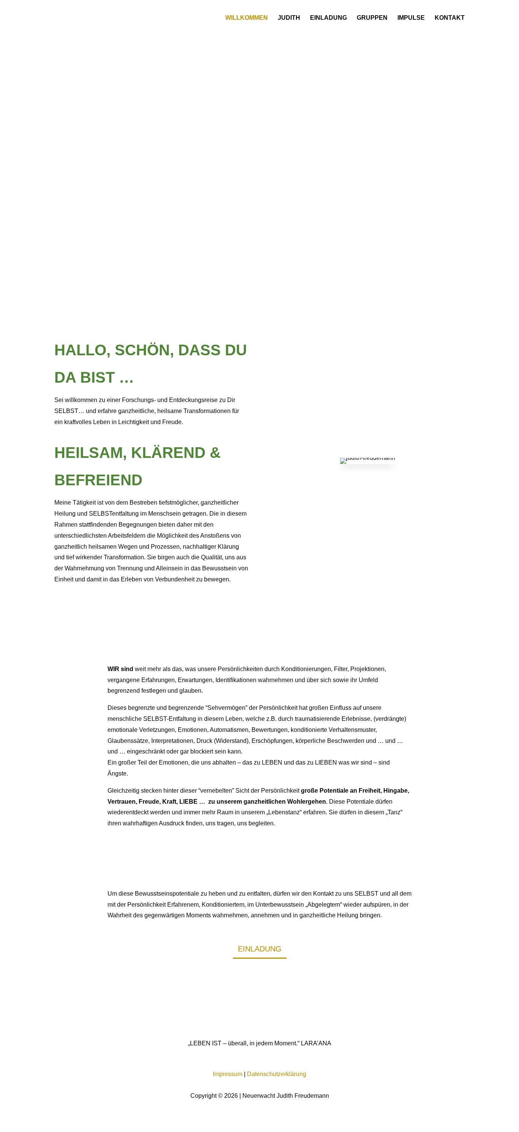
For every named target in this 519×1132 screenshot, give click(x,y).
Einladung (328, 18)
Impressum (227, 1074)
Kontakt (450, 18)
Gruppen (372, 18)
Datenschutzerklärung (276, 1074)
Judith (289, 18)
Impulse (411, 18)
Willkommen (246, 18)
